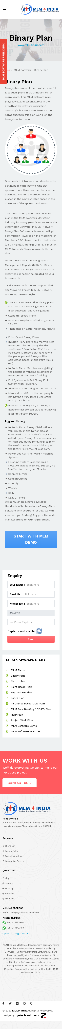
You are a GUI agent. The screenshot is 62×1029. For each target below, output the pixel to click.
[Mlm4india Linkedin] (17, 1003)
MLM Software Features (26, 731)
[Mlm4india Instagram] (24, 1003)
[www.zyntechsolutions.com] (43, 1015)
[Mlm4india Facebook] (3, 1003)
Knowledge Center (14, 861)
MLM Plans (18, 670)
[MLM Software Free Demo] (3, 61)
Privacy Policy (12, 851)
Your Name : (17, 584)
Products (9, 898)
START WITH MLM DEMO (31, 539)
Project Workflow (14, 856)
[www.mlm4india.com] (40, 9)
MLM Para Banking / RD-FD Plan (31, 709)
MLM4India (19, 1010)
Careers (9, 883)
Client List (10, 846)
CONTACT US (18, 783)
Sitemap (9, 888)
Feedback (10, 893)
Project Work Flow (22, 720)
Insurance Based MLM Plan (28, 703)
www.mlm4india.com (31, 44)
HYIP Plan (17, 714)
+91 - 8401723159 (15, 928)
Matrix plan (18, 681)
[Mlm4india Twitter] (10, 1003)
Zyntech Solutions (27, 1015)
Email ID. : (16, 594)
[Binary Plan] (31, 149)
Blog (7, 878)
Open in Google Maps (15, 933)
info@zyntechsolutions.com (25, 912)
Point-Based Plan (21, 686)
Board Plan (17, 698)
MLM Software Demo (24, 725)
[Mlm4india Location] (31, 1003)
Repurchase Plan (21, 692)
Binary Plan (18, 675)
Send (31, 639)
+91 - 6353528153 (15, 922)
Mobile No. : (17, 603)
